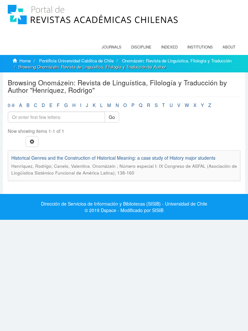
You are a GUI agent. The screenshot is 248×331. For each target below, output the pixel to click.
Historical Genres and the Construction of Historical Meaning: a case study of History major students (113, 158)
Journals (111, 46)
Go (112, 117)
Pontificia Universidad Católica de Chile (76, 61)
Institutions (200, 46)
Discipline (141, 46)
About (228, 46)
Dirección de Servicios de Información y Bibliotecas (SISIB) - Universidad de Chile (124, 203)
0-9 (11, 105)
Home (25, 61)
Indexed (169, 46)
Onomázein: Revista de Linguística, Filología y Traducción (177, 61)
